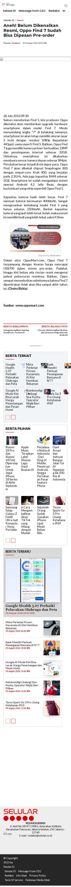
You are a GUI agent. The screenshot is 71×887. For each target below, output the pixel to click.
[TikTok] (18, 818)
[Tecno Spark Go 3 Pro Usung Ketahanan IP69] (65, 391)
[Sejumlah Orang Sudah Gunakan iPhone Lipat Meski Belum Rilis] (43, 500)
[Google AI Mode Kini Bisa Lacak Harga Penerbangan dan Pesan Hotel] (52, 668)
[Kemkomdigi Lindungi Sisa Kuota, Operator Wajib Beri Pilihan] (52, 688)
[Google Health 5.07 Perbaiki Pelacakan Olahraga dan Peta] (23, 365)
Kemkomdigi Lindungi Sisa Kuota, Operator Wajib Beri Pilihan (34, 398)
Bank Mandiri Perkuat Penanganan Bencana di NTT (55, 372)
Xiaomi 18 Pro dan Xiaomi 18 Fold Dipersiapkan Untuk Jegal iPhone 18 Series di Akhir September (12, 468)
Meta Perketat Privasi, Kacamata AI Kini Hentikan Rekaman (32, 374)
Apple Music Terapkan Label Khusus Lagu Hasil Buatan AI (27, 458)
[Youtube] (31, 818)
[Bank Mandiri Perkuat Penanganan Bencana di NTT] (67, 365)
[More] (38, 51)
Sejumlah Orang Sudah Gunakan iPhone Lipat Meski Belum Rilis (43, 520)
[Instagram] (12, 818)
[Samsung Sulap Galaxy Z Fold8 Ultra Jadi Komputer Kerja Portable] (12, 500)
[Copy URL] (30, 51)
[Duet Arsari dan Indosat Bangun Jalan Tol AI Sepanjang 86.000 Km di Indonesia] (59, 440)
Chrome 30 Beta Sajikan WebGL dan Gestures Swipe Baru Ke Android (52, 332)
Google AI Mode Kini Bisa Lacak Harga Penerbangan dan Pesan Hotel (24, 665)
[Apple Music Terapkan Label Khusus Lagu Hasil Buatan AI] (27, 440)
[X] (14, 51)
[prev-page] (8, 417)
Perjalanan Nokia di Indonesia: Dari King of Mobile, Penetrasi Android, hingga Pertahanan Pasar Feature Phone (43, 466)
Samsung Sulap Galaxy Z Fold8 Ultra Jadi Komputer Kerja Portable (12, 518)
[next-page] (13, 417)
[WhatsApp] (22, 51)
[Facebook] (6, 51)
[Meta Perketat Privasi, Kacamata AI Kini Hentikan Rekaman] (44, 365)
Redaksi (16, 43)
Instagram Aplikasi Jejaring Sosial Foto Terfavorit (16, 331)
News (20, 20)
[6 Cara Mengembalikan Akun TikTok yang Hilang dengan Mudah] (27, 500)
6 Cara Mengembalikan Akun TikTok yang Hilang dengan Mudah (27, 520)
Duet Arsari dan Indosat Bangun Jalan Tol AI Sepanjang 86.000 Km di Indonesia (59, 463)
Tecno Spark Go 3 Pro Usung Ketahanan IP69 (54, 397)
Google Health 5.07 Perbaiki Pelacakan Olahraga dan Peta (12, 374)
